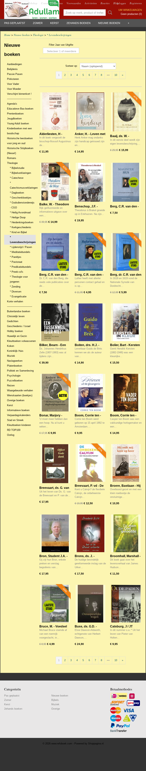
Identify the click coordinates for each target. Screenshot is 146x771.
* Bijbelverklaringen (20, 173)
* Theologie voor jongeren (19, 279)
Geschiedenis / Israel (18, 326)
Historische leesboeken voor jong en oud (20, 141)
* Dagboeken (17, 192)
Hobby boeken (15, 331)
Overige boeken (15, 400)
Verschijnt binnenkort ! (19, 93)
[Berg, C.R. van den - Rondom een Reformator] (90, 252)
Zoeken (109, 12)
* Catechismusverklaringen (23, 185)
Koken (10, 346)
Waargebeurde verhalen (20, 390)
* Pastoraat (16, 261)
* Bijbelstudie (17, 168)
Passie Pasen (14, 74)
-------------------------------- (19, 98)
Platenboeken (14, 365)
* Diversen (15, 291)
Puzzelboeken (15, 380)
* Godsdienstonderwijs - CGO (22, 205)
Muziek (11, 355)
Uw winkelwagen (130, 10)
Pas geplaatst (14, 23)
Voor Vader (13, 84)
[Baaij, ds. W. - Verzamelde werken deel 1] (126, 111)
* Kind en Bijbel (18, 232)
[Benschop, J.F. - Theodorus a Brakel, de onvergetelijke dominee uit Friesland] (90, 182)
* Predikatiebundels (20, 266)
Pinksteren (13, 79)
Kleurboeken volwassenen (21, 341)
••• (108, 75)
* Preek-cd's (16, 271)
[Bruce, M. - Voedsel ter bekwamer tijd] (55, 604)
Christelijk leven (16, 316)
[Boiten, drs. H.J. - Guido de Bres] (90, 322)
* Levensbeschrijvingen (59, 35)
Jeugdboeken (14, 118)
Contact (45, 3)
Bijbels (55, 700)
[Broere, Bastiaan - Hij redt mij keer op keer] (126, 463)
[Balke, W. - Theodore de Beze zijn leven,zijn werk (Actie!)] (55, 182)
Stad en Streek (15, 420)
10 (115, 75)
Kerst (54, 23)
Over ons (58, 3)
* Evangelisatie (18, 296)
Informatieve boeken (18, 410)
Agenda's (12, 103)
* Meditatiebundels (20, 252)
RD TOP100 (13, 430)
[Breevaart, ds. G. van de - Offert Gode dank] (55, 463)
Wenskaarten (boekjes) (19, 395)
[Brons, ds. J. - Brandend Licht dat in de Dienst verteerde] (90, 534)
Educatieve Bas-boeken (20, 108)
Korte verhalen (15, 301)
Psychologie (14, 375)
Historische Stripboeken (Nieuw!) (20, 151)
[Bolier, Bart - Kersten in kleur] (126, 322)
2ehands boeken (78, 23)
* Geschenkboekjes (20, 197)
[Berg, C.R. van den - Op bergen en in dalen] (55, 252)
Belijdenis (12, 69)
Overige (55, 708)
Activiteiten (91, 3)
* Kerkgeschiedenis (20, 227)
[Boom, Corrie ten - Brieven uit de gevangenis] (90, 393)
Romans (11, 158)
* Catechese (16, 177)
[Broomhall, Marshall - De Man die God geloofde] (126, 534)
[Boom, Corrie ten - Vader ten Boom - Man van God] (126, 393)
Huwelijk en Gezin (17, 336)
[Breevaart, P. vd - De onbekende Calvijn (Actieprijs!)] (90, 463)
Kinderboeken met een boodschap (19, 131)
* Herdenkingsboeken (21, 222)
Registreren (136, 3)
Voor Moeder (14, 88)
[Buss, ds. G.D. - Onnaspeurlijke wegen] (90, 604)
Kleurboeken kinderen (19, 425)
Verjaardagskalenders (19, 415)
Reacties (105, 3)
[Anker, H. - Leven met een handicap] (90, 111)
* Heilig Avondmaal (20, 212)
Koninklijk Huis (15, 350)
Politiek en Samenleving (20, 370)
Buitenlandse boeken (18, 311)
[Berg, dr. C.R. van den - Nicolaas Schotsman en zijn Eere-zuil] (126, 252)
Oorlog (10, 435)
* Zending (15, 286)
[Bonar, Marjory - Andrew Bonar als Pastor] (55, 393)
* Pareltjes (15, 257)
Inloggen (121, 3)
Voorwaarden (74, 3)
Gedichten (12, 321)
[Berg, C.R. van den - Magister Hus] (126, 182)
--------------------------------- (19, 306)
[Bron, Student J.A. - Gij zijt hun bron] (55, 534)
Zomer (38, 23)
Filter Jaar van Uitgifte (61, 44)
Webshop (32, 3)
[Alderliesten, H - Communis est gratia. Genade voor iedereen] (55, 111)
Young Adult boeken (18, 123)
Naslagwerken (14, 360)
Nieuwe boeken (109, 23)
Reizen (11, 385)
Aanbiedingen (14, 64)
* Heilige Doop (17, 217)
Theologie (38, 35)
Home (7, 35)
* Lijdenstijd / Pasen (21, 247)
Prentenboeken (15, 113)
